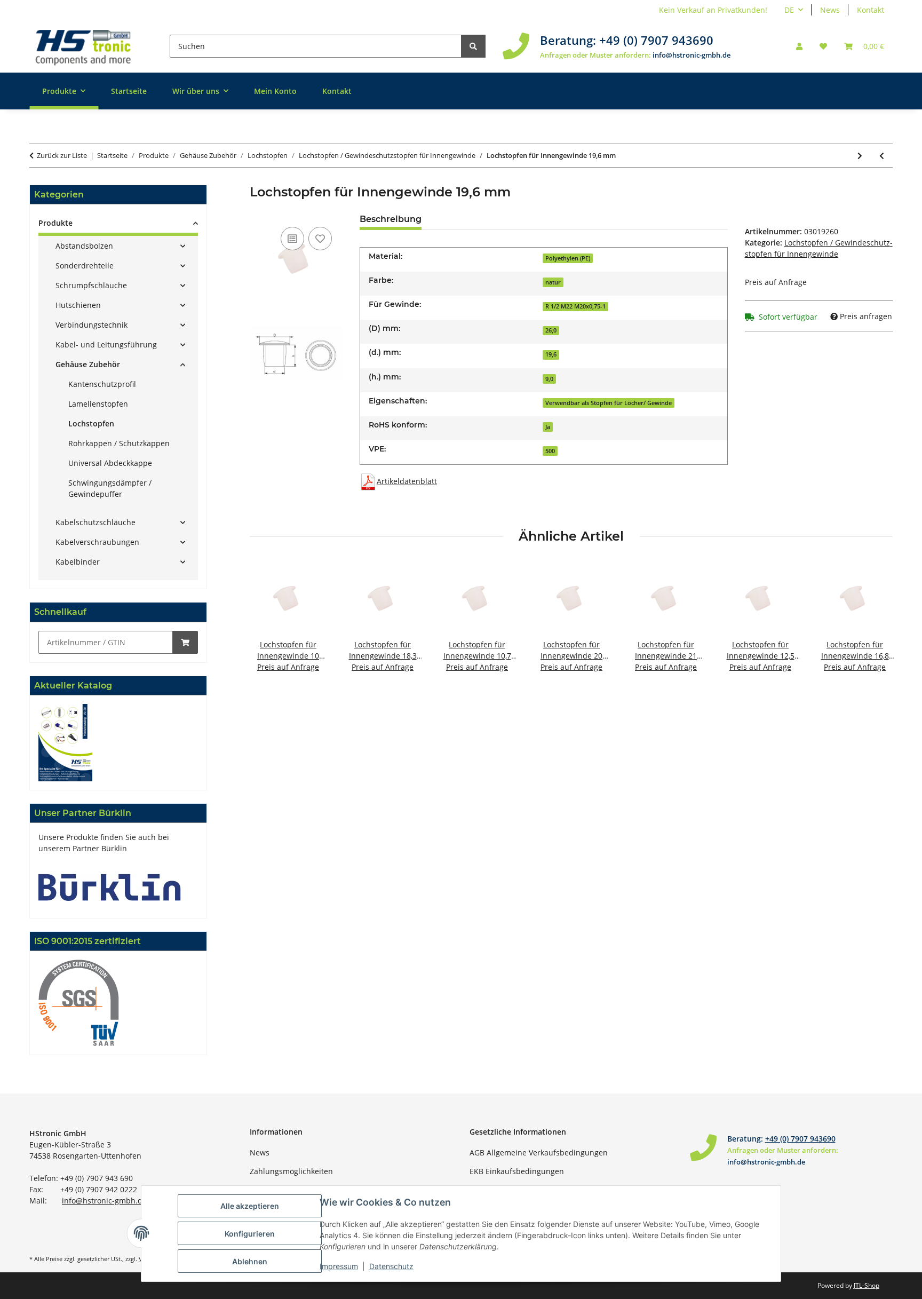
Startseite (129, 91)
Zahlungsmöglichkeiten (291, 1171)
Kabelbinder (77, 562)
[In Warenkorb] (185, 642)
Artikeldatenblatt (407, 481)
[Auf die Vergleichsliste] (292, 238)
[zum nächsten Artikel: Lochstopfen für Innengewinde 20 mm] (860, 155)
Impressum (339, 1266)
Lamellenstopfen (98, 404)
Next (875, 623)
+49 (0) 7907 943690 (656, 40)
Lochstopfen (91, 423)
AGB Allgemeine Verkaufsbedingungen (539, 1152)
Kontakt (870, 10)
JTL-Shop (866, 1285)
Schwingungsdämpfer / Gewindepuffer (110, 488)
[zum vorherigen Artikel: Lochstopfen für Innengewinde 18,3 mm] (882, 155)
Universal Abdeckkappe (110, 463)
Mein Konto (275, 91)
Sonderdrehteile (84, 265)
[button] (799, 46)
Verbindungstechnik (91, 325)
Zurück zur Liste (62, 155)
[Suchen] (473, 46)
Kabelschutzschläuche (95, 522)
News (830, 10)
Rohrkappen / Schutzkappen (119, 443)
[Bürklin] (109, 886)
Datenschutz (391, 1266)
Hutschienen (78, 305)
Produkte (55, 223)
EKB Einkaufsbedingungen (517, 1171)
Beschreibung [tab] (391, 219)
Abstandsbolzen (84, 246)
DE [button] (789, 10)
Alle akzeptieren (249, 1205)
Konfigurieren (250, 1233)
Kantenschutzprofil (102, 384)
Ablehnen (249, 1261)
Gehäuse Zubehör (87, 364)
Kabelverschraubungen (97, 542)
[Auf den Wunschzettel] (320, 238)
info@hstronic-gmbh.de (691, 55)
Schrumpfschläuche (91, 285)
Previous (267, 623)
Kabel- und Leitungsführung (106, 344)
